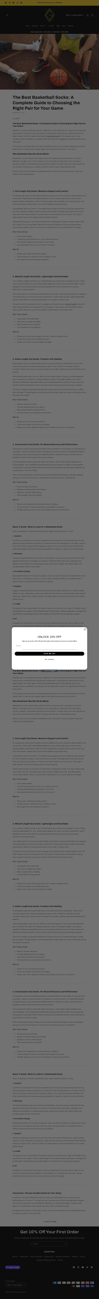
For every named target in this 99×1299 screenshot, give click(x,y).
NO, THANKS (49, 659)
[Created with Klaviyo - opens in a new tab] (49, 671)
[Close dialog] (85, 629)
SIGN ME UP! (49, 653)
